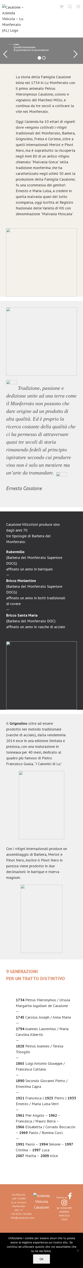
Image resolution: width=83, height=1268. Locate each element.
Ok (41, 1259)
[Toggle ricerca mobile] (70, 6)
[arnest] (41, 886)
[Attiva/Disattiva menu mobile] (78, 6)
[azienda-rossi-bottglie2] (41, 643)
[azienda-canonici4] (41, 772)
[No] (78, 1250)
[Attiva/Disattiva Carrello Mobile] (61, 6)
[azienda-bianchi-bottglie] (41, 230)
